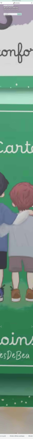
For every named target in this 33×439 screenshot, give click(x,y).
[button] (1, 326)
